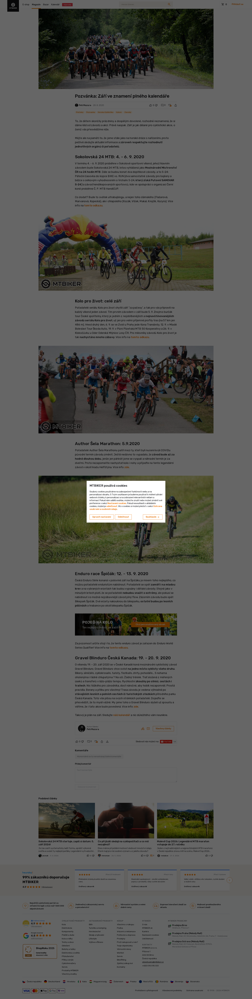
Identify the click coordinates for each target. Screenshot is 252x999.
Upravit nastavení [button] (101, 517)
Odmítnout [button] (123, 517)
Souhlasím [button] (153, 517)
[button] (111, 506)
